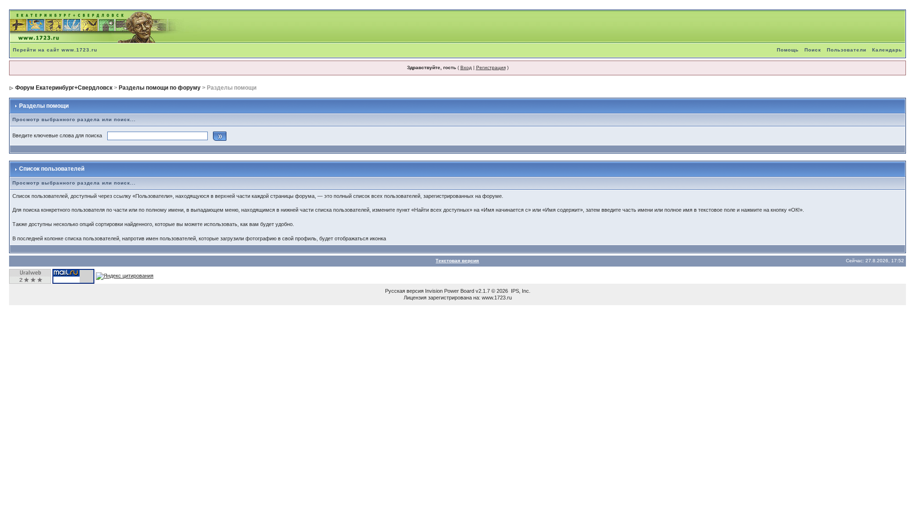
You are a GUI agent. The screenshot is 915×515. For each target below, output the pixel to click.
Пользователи (846, 49)
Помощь (788, 49)
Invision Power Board (449, 291)
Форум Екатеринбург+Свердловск (63, 87)
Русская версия (404, 291)
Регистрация (491, 67)
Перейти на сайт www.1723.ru (55, 49)
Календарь (887, 49)
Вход (466, 67)
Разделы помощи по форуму (160, 87)
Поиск (812, 49)
